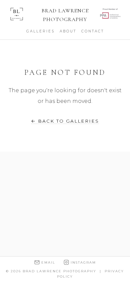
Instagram (83, 262)
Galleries (40, 31)
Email (48, 262)
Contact (92, 31)
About (68, 31)
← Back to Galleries (65, 121)
